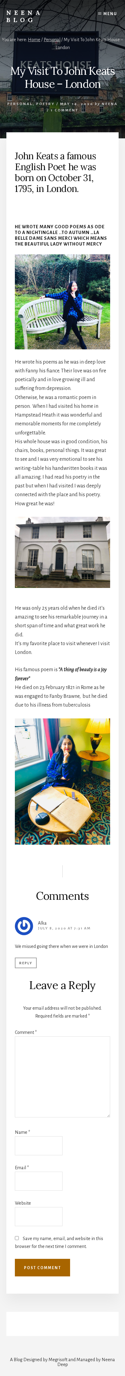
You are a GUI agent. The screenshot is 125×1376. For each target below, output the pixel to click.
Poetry (45, 104)
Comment (26, 1032)
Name (22, 1132)
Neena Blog (24, 16)
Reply (25, 963)
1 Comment (64, 110)
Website (23, 1203)
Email (22, 1167)
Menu (110, 14)
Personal (20, 104)
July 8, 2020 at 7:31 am (64, 928)
